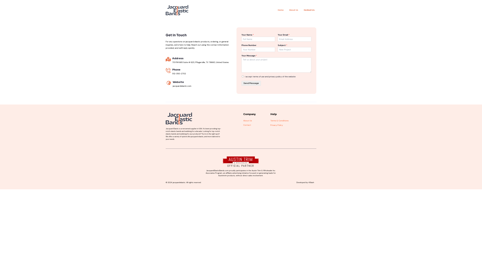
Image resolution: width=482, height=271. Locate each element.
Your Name (248, 35)
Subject (282, 45)
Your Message (249, 55)
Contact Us (309, 10)
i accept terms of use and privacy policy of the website (270, 76)
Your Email (284, 35)
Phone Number (249, 45)
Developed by (305, 182)
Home (280, 10)
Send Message (251, 83)
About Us (293, 10)
